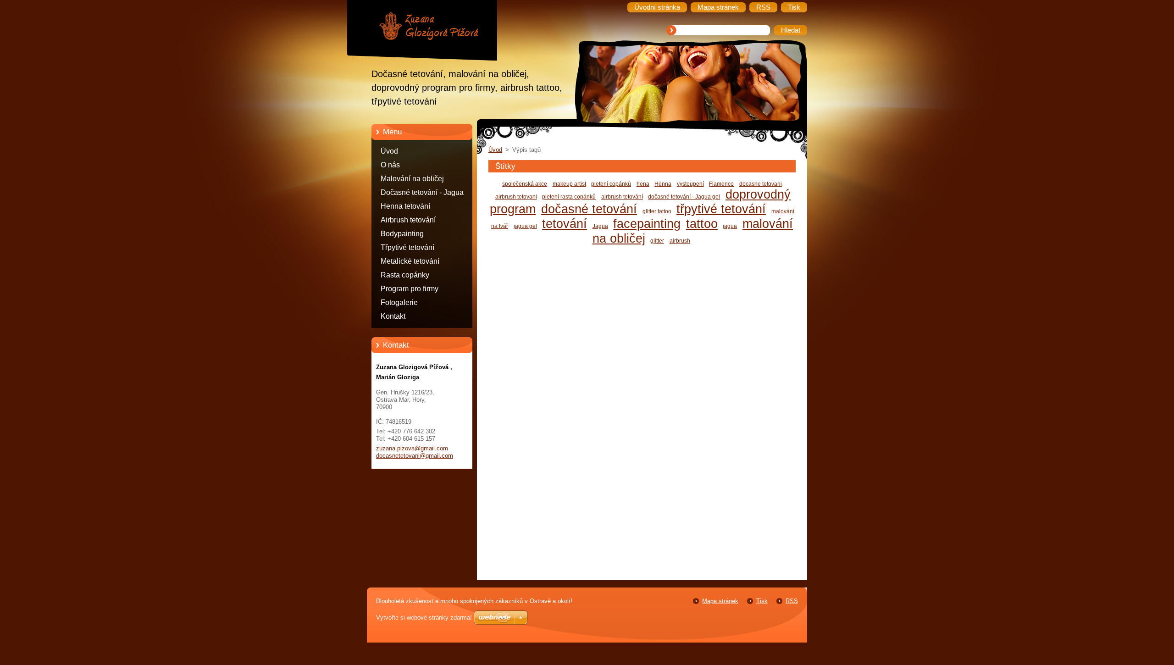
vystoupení (690, 184)
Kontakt (393, 316)
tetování (564, 223)
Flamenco (721, 184)
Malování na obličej (412, 179)
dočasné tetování (589, 209)
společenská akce (524, 184)
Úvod (389, 151)
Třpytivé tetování (407, 247)
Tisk (762, 601)
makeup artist (569, 184)
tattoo (702, 223)
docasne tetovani (760, 184)
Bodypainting (402, 234)
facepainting (647, 223)
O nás (390, 165)
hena (643, 184)
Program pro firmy (409, 289)
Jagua (600, 226)
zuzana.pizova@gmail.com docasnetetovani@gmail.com (414, 452)
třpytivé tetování (721, 209)
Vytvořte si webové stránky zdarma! (424, 617)
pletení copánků (611, 184)
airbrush (680, 241)
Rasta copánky (405, 275)
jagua (730, 226)
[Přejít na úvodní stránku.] (428, 27)
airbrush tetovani (516, 197)
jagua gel (525, 226)
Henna (662, 184)
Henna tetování (405, 206)
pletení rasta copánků (569, 197)
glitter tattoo (656, 211)
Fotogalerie (399, 302)
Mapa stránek (720, 601)
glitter (657, 241)
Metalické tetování (410, 261)
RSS (792, 601)
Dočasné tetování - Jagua (422, 192)
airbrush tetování (622, 197)
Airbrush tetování (408, 220)
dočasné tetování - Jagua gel (684, 197)
